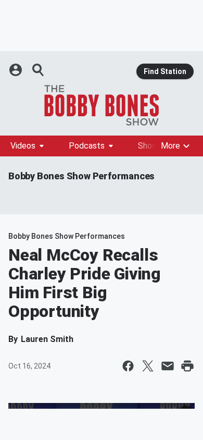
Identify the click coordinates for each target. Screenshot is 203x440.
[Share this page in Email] (167, 366)
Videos (22, 146)
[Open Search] (38, 70)
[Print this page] (187, 366)
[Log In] (16, 70)
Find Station (165, 71)
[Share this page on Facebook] (128, 366)
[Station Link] (101, 105)
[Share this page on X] (148, 366)
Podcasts (87, 146)
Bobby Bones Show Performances (81, 175)
